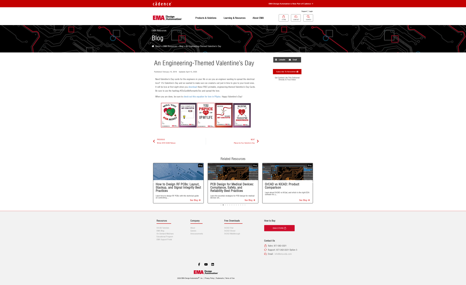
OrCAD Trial (228, 228)
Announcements (196, 233)
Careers (193, 231)
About (192, 228)
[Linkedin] (213, 265)
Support (304, 11)
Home (158, 46)
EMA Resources (170, 46)
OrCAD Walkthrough (232, 233)
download (192, 87)
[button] (280, 59)
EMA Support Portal (164, 239)
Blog (181, 46)
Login (311, 11)
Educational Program (165, 236)
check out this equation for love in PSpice (202, 96)
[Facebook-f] (199, 265)
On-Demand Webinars (165, 233)
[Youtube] (206, 265)
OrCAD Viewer (229, 231)
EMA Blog (160, 231)
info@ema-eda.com (283, 254)
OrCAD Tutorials (163, 228)
